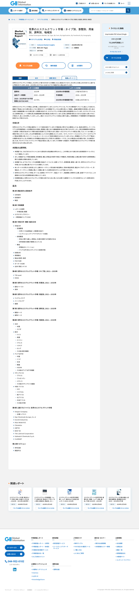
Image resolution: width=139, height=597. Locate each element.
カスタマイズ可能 (38, 55)
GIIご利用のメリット (38, 557)
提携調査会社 (121, 553)
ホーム (13, 19)
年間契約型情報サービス (40, 550)
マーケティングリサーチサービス (60, 547)
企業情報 (118, 538)
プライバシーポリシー (19, 590)
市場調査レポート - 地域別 (40, 546)
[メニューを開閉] (129, 3)
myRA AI (35, 576)
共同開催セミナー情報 (102, 546)
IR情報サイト (121, 557)
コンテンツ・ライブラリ (123, 560)
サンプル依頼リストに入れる (21, 508)
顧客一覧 (119, 550)
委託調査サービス (59, 543)
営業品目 (119, 546)
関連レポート (69, 78)
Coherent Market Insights (46, 45)
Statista (35, 573)
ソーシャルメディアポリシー (42, 590)
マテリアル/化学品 (42, 19)
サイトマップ (8, 590)
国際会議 (56, 569)
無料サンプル (78, 543)
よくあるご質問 (79, 553)
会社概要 (119, 543)
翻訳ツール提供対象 (59, 55)
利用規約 (29, 590)
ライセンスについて (115, 52)
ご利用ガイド (77, 538)
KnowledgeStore (38, 579)
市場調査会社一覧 (38, 553)
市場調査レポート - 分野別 (40, 543)
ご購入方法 (78, 550)
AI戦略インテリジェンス (39, 569)
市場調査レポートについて (26, 19)
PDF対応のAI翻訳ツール (82, 546)
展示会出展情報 (100, 543)
